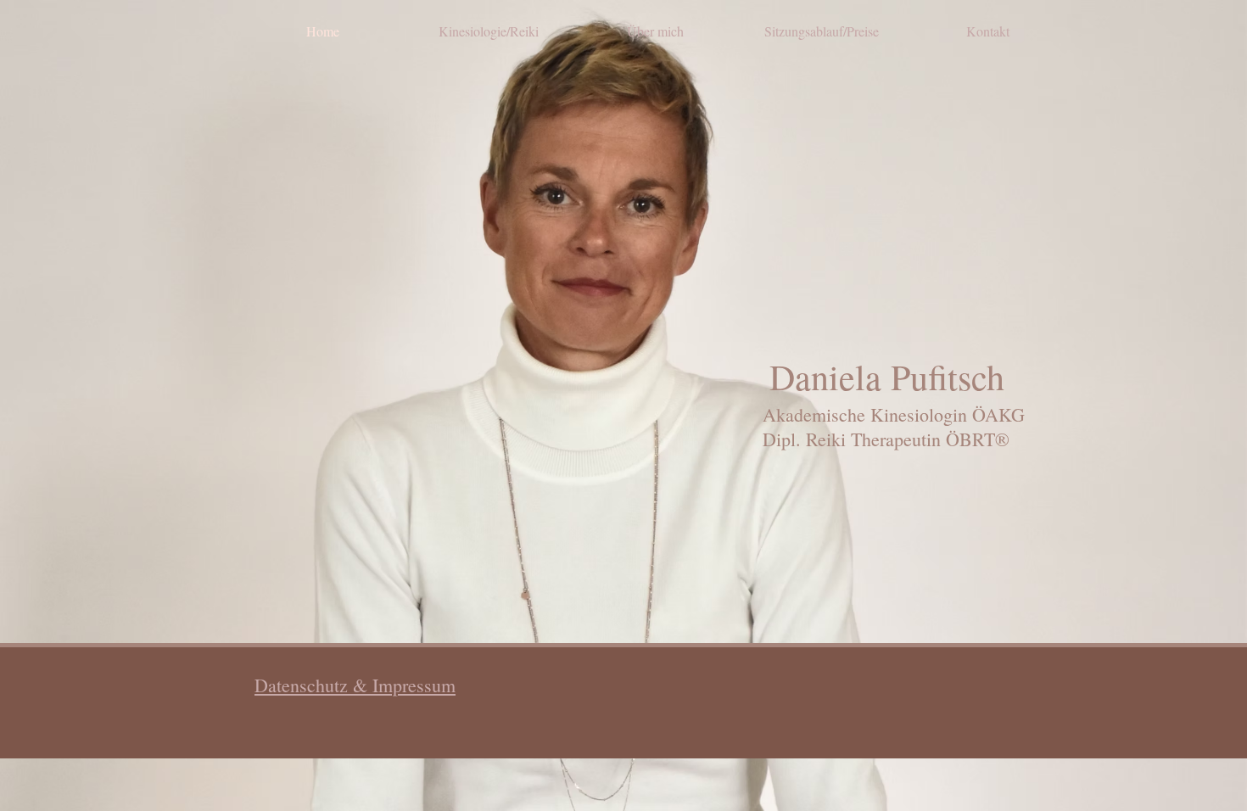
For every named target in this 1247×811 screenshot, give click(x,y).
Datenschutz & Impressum (355, 685)
